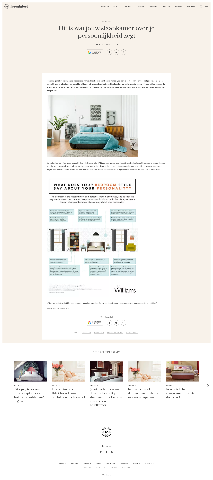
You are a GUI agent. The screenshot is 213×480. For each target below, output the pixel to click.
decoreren (78, 81)
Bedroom (86, 333)
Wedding (153, 6)
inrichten (67, 81)
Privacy (113, 468)
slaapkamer (132, 333)
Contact (100, 468)
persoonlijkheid (115, 333)
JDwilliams (99, 333)
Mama (141, 6)
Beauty (117, 6)
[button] (208, 385)
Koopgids (191, 6)
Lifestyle (166, 6)
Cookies (126, 468)
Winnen (178, 6)
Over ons (87, 468)
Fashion (105, 6)
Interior (129, 6)
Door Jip (99, 44)
